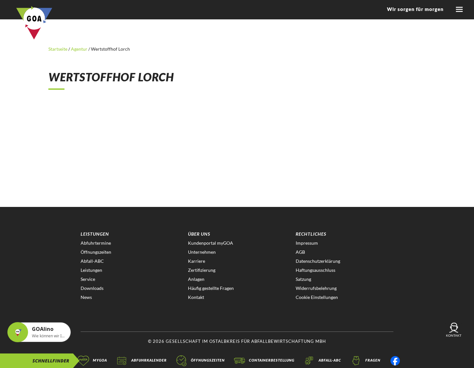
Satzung (303, 279)
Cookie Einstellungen (317, 297)
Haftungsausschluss (315, 270)
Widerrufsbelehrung (316, 288)
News (86, 297)
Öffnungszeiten (96, 252)
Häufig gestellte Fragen (211, 288)
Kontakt (196, 297)
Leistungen (91, 270)
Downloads (92, 288)
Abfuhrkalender (149, 360)
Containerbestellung (271, 360)
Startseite (58, 49)
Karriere (196, 261)
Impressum (307, 243)
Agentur (79, 49)
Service (88, 279)
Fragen (372, 360)
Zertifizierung (201, 270)
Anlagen (196, 279)
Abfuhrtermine (96, 243)
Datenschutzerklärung (318, 261)
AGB (300, 252)
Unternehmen (202, 252)
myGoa (100, 360)
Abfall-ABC (92, 261)
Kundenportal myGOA (210, 243)
